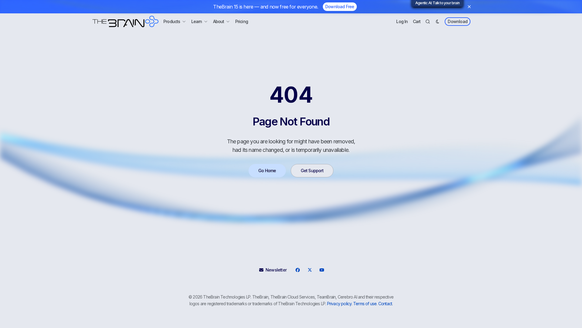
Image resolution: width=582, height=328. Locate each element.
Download (457, 21)
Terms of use (364, 303)
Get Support (312, 170)
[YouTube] (321, 270)
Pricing (241, 21)
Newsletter (276, 269)
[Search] (428, 21)
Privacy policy (339, 303)
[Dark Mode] (437, 21)
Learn (196, 21)
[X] (309, 270)
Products (171, 21)
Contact (385, 303)
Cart (417, 21)
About (218, 21)
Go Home (267, 170)
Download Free (339, 6)
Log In (402, 21)
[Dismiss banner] (469, 6)
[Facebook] (297, 270)
